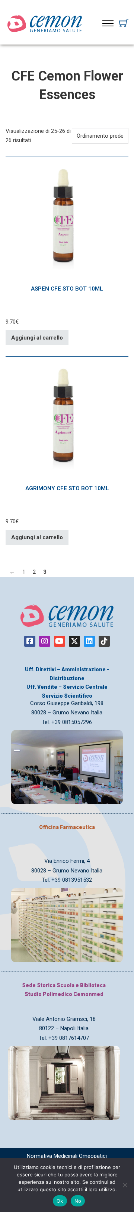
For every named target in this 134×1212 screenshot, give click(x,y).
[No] (124, 1185)
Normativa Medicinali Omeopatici (67, 1156)
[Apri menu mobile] (108, 23)
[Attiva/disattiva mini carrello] (123, 23)
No (78, 1201)
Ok (60, 1201)
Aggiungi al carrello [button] (37, 337)
